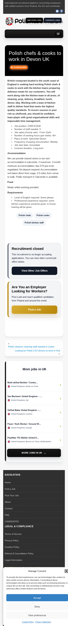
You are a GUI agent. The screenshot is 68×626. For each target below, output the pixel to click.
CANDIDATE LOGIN (52, 20)
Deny (37, 606)
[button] (66, 571)
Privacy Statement (43, 622)
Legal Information (13, 560)
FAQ (7, 515)
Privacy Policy (12, 540)
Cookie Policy (28, 622)
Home (8, 482)
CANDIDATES (12, 521)
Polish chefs (25, 215)
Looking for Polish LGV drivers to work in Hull (37, 350)
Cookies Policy (12, 547)
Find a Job (10, 489)
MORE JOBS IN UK (32, 452)
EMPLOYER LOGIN (34, 20)
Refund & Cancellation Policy (19, 553)
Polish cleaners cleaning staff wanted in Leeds (31, 346)
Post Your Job (12, 495)
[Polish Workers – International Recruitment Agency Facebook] (61, 11)
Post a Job (34, 309)
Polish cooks (43, 215)
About (8, 502)
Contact (8, 508)
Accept (37, 597)
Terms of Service (13, 534)
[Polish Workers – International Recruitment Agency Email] (57, 11)
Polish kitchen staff (34, 222)
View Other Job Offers (35, 270)
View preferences (37, 615)
